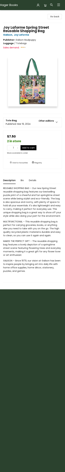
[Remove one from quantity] (9, 147)
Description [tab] (9, 180)
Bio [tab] (22, 180)
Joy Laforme (21, 34)
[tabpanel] (32, 234)
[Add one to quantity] (18, 147)
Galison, (8, 34)
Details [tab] (32, 180)
